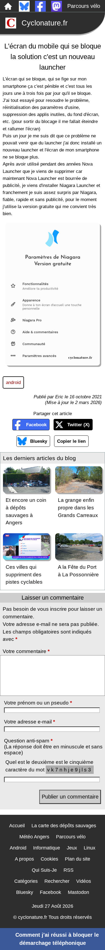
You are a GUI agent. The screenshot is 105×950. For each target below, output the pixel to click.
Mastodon (78, 892)
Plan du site (77, 859)
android (13, 382)
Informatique (46, 848)
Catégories (26, 881)
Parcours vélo (83, 6)
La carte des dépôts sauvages (64, 825)
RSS (69, 870)
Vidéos (83, 881)
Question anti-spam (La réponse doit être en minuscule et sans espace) (53, 746)
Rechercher (56, 881)
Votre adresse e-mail (29, 722)
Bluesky (38, 441)
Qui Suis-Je (44, 870)
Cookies (49, 859)
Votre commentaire (26, 651)
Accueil (17, 825)
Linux (89, 848)
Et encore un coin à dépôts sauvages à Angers (26, 511)
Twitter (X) (78, 424)
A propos (24, 859)
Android (18, 848)
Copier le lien (71, 441)
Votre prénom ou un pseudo (38, 703)
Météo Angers (34, 836)
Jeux (72, 848)
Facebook (36, 424)
